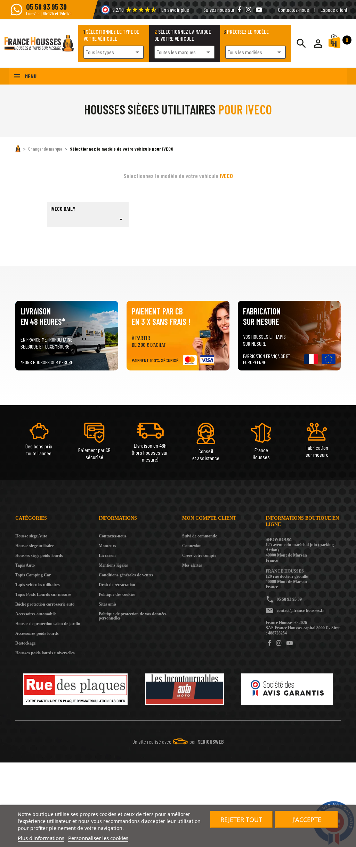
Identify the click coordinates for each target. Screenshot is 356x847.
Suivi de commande (199, 536)
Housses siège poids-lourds (39, 555)
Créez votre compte (199, 555)
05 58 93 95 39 (289, 599)
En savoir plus (175, 9)
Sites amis (107, 604)
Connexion (192, 545)
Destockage (25, 643)
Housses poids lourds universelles (45, 652)
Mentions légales (113, 565)
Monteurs (107, 545)
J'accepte (306, 819)
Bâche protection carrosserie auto (44, 604)
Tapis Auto (25, 565)
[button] (318, 43)
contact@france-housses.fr (300, 610)
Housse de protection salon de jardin (47, 623)
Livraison (107, 555)
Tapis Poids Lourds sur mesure (43, 594)
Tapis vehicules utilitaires (37, 584)
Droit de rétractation (117, 584)
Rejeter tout (241, 819)
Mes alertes (192, 565)
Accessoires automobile (35, 614)
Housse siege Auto (31, 536)
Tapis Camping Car (33, 575)
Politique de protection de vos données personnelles (133, 616)
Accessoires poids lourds (37, 633)
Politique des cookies (117, 594)
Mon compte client (209, 518)
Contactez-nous (293, 9)
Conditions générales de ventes (126, 575)
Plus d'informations (41, 837)
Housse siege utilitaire (34, 545)
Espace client (334, 9)
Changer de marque (45, 149)
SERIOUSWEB (211, 741)
